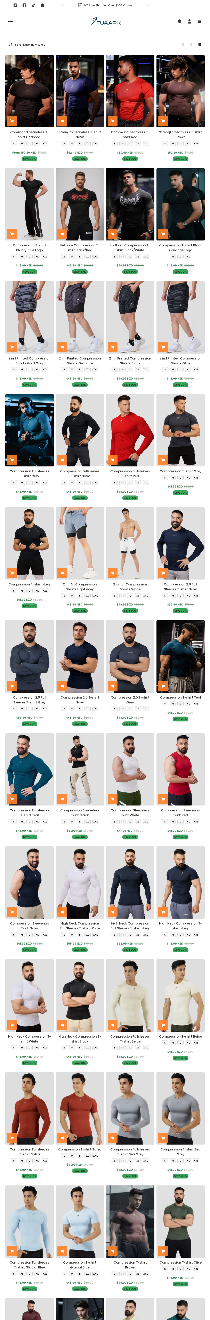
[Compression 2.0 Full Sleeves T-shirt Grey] (29, 656)
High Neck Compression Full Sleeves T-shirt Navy (130, 925)
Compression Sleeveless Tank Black (79, 812)
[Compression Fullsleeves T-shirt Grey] (29, 430)
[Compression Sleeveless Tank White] (130, 769)
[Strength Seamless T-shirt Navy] (80, 91)
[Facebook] (24, 5)
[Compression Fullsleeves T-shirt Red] (130, 430)
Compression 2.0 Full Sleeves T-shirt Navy (180, 586)
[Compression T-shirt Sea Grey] (180, 1108)
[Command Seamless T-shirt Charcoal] (29, 91)
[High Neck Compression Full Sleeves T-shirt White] (80, 882)
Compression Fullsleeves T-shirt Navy (80, 473)
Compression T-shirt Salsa (80, 1149)
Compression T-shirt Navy (29, 584)
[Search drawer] (180, 21)
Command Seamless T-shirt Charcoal (29, 134)
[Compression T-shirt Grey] (180, 430)
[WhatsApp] (42, 5)
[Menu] (11, 21)
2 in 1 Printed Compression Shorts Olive (181, 360)
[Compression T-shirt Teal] (180, 656)
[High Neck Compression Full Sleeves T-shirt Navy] (130, 882)
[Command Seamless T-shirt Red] (130, 91)
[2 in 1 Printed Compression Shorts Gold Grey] (29, 317)
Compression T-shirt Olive (181, 1262)
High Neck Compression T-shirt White (29, 1039)
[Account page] (189, 21)
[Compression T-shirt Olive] (180, 1221)
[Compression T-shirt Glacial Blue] (80, 1221)
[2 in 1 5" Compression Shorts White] (130, 543)
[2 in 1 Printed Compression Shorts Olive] (180, 317)
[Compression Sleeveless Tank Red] (180, 769)
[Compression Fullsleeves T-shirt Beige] (130, 995)
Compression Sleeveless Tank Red (180, 812)
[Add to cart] (12, 121)
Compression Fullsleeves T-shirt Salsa (29, 1151)
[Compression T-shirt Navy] (29, 543)
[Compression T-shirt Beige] (180, 995)
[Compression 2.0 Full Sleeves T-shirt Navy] (180, 543)
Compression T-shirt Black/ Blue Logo (29, 247)
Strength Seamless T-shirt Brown (180, 134)
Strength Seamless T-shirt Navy (79, 134)
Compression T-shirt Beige (180, 1036)
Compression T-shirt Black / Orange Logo (180, 247)
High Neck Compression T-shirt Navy (180, 925)
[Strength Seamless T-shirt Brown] (180, 91)
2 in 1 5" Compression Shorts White (130, 586)
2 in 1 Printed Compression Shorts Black (130, 360)
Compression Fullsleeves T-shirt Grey (29, 473)
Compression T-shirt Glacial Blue (79, 1264)
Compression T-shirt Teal (180, 697)
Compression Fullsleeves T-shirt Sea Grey (130, 1151)
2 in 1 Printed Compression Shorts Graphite (80, 360)
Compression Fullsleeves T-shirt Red (130, 473)
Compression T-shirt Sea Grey (180, 1151)
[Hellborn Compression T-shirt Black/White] (130, 204)
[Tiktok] (33, 5)
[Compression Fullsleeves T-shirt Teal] (29, 769)
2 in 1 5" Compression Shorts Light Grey (80, 586)
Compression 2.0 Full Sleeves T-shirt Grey (29, 699)
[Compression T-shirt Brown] (130, 1221)
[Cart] (199, 21)
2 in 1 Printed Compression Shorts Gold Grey (29, 360)
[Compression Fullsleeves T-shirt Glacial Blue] (29, 1221)
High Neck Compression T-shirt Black (79, 1039)
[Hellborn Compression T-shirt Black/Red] (80, 204)
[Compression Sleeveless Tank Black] (80, 769)
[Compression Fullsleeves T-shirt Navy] (80, 430)
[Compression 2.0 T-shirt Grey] (130, 656)
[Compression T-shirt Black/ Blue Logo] (29, 204)
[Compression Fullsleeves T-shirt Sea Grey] (130, 1108)
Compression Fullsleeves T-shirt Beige (130, 1039)
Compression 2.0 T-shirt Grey (130, 699)
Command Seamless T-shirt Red (130, 134)
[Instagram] (15, 5)
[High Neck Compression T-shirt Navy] (180, 882)
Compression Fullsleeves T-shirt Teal (29, 812)
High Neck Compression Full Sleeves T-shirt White (80, 925)
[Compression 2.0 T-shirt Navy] (80, 656)
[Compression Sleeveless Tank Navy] (29, 882)
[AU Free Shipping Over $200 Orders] (103, 5)
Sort (30, 44)
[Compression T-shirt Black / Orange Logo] (180, 204)
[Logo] (105, 21)
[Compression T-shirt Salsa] (80, 1108)
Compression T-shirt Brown (130, 1264)
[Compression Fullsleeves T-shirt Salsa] (29, 1108)
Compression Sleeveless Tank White (130, 812)
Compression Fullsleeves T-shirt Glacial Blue (29, 1264)
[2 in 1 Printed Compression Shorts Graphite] (80, 317)
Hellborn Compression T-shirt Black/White (130, 247)
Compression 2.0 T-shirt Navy (79, 699)
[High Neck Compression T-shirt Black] (80, 995)
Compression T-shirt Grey (180, 471)
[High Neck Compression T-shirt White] (29, 995)
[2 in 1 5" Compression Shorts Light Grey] (80, 543)
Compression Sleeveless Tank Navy (29, 925)
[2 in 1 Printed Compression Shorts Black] (130, 317)
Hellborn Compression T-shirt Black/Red (80, 247)
